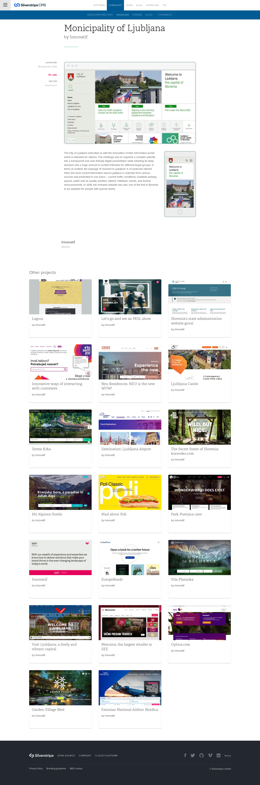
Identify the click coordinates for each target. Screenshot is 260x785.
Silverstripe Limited (221, 769)
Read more (60, 308)
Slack (149, 14)
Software (99, 5)
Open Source (66, 755)
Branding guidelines (56, 768)
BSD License (76, 768)
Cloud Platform (106, 755)
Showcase (122, 14)
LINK (54, 75)
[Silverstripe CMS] (30, 5)
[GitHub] (200, 755)
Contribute (165, 14)
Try (165, 5)
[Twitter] (191, 755)
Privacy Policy (36, 768)
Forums (137, 14)
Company (85, 755)
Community (115, 5)
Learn (129, 5)
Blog (139, 5)
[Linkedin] (216, 755)
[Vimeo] (208, 755)
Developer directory (100, 14)
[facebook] (183, 755)
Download (152, 5)
